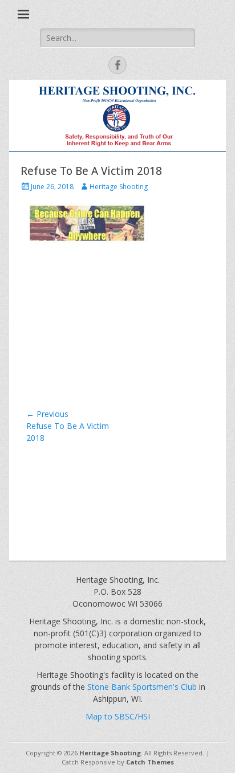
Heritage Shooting (119, 186)
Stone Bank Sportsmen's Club (142, 686)
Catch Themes (150, 762)
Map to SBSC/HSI (118, 716)
